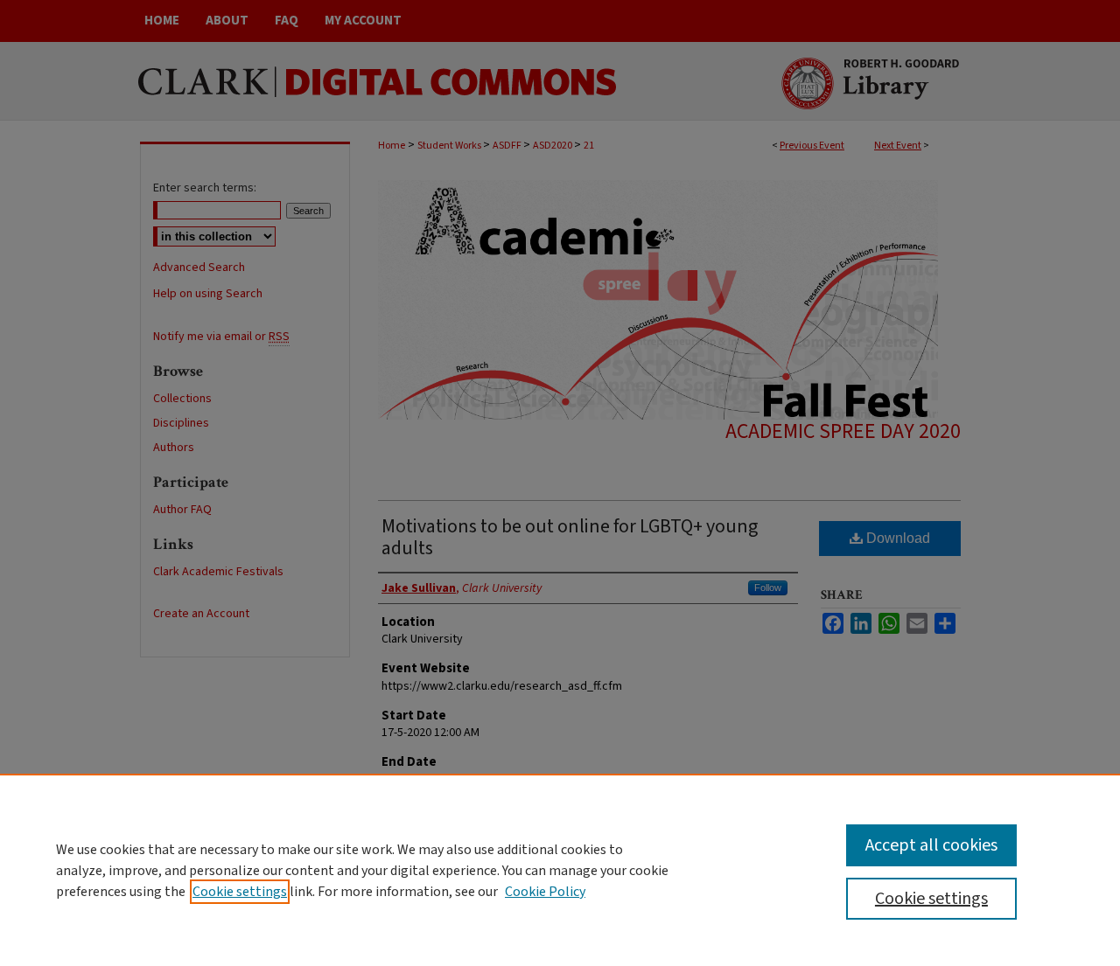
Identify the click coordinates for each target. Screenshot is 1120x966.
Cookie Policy (545, 891)
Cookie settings (239, 891)
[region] (560, 870)
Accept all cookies (931, 845)
